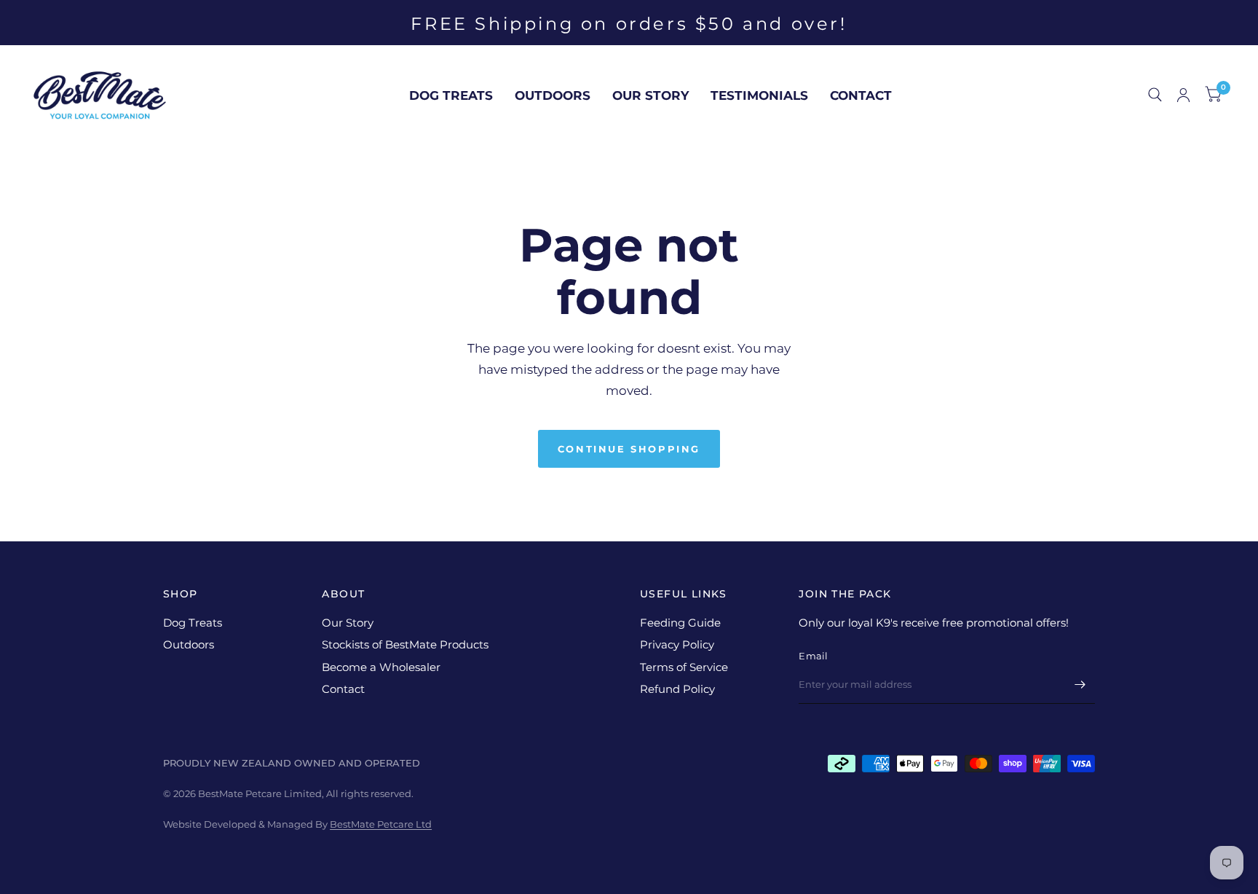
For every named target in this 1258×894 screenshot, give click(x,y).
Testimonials (759, 95)
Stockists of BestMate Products (405, 644)
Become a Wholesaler (381, 667)
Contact (861, 95)
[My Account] (1183, 95)
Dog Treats (451, 95)
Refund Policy (677, 689)
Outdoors (552, 95)
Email (813, 656)
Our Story (650, 95)
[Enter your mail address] (1080, 685)
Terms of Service (684, 667)
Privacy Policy (677, 644)
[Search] (1155, 95)
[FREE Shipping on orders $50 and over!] (629, 24)
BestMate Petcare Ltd (381, 824)
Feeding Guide (680, 623)
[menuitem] (451, 95)
